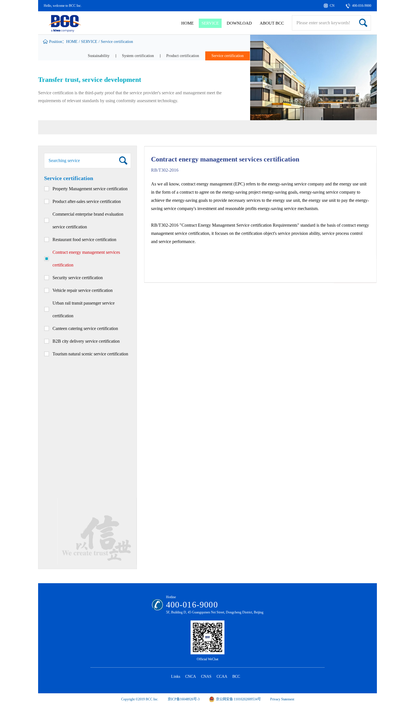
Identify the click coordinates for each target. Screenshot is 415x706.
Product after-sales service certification (87, 201)
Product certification (182, 56)
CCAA (222, 676)
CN (332, 6)
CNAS (206, 676)
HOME (187, 23)
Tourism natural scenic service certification (90, 353)
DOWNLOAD (239, 23)
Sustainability (99, 56)
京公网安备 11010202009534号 (238, 699)
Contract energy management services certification (86, 258)
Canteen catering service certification (85, 328)
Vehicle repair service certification (83, 290)
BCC (236, 676)
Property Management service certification (90, 188)
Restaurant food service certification (84, 239)
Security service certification (78, 277)
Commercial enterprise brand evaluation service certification (88, 220)
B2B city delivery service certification (86, 341)
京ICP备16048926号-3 (184, 699)
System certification (138, 56)
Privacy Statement (282, 699)
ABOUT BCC (272, 23)
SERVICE (210, 23)
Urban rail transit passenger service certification (84, 309)
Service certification (117, 42)
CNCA (190, 676)
